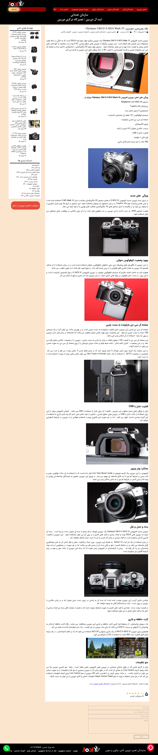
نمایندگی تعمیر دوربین (97, 32)
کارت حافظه (34, 189)
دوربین (74, 32)
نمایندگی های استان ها (31, 193)
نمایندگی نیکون (98, 9)
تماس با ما (64, 9)
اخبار (34, 175)
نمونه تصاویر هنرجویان (80, 9)
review (36, 186)
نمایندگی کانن (128, 9)
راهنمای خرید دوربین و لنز (27, 177)
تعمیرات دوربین (83, 32)
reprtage (35, 165)
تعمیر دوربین (141, 9)
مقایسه (36, 191)
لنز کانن (36, 168)
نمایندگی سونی (113, 9)
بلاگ (54, 9)
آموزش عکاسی (66, 32)
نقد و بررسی (124, 32)
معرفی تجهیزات (30, 184)
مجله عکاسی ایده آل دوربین (28, 172)
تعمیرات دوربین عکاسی (30, 196)
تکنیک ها (32, 179)
